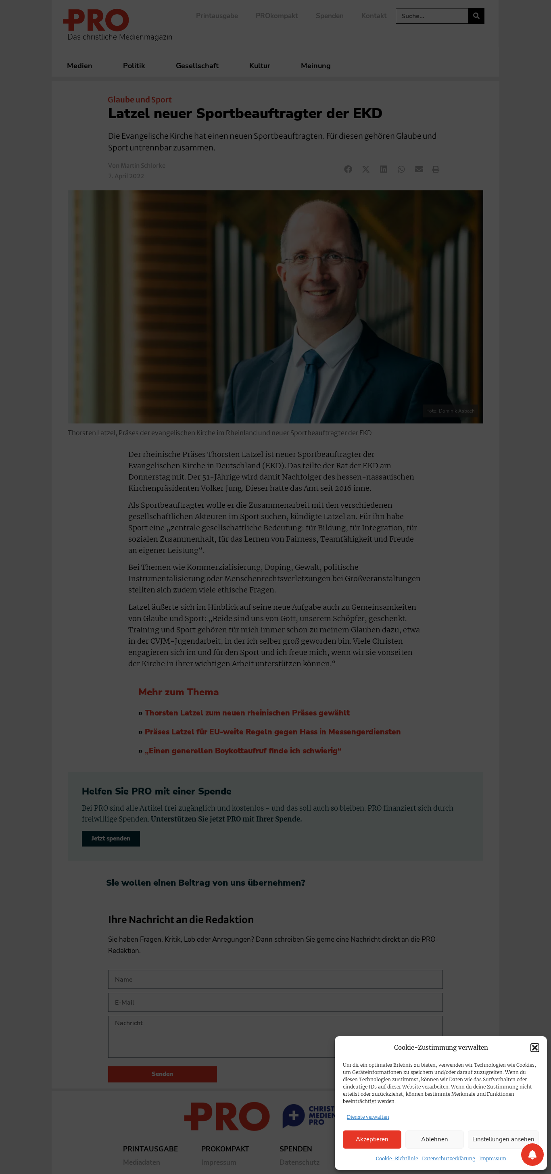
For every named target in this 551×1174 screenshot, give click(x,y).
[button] (535, 1048)
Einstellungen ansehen (503, 1139)
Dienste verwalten (368, 1117)
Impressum (492, 1158)
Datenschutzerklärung (448, 1158)
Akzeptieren (372, 1139)
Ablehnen (434, 1139)
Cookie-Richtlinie (397, 1158)
